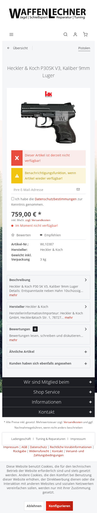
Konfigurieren (59, 506)
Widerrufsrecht (39, 451)
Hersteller (17, 306)
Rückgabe (19, 451)
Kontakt (57, 451)
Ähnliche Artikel (21, 351)
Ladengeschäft (21, 439)
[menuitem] (11, 34)
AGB (24, 447)
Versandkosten (73, 422)
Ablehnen (34, 506)
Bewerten (24, 235)
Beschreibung (19, 280)
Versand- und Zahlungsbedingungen (59, 453)
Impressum (78, 439)
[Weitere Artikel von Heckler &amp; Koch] (48, 94)
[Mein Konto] (75, 34)
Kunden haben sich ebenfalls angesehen (40, 363)
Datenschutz (38, 447)
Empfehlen (52, 235)
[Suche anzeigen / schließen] (65, 34)
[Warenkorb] (85, 34)
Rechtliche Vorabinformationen (71, 447)
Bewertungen (19, 329)
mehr (13, 295)
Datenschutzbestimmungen (56, 199)
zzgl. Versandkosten (37, 220)
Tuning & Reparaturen (50, 439)
